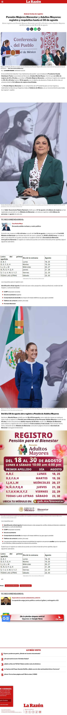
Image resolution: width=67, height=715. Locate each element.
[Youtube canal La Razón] (40, 711)
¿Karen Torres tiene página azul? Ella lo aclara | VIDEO (20, 674)
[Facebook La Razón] (27, 29)
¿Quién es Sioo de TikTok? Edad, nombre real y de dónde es (22, 664)
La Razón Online (9, 70)
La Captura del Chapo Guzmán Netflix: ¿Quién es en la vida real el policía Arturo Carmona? (32, 669)
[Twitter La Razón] (31, 29)
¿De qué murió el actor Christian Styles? (16, 658)
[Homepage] (33, 1)
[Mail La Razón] (39, 29)
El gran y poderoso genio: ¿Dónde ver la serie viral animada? (22, 653)
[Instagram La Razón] (33, 711)
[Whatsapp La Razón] (35, 29)
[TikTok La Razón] (36, 711)
